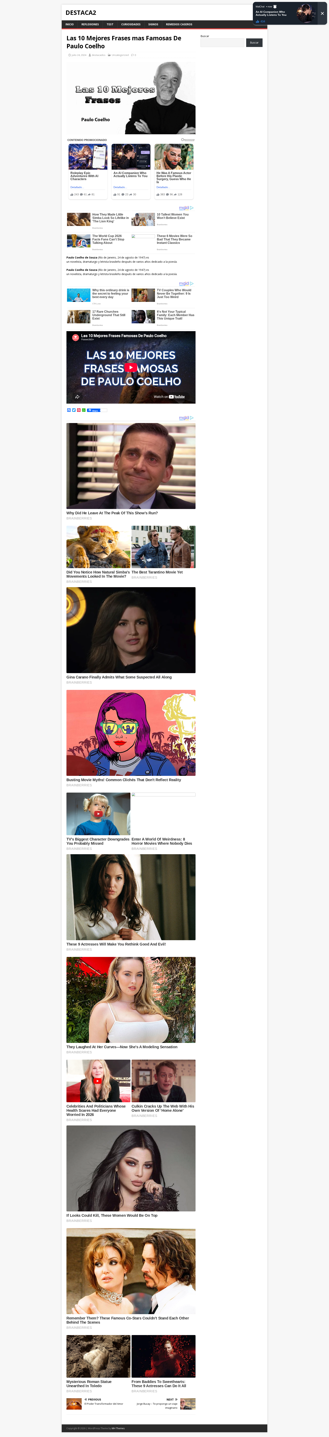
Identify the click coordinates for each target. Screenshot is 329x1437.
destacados (98, 55)
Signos (153, 24)
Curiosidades (131, 24)
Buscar (204, 36)
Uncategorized (120, 55)
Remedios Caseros (179, 24)
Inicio (69, 24)
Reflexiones (90, 24)
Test (110, 24)
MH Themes (118, 1428)
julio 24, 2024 (79, 55)
